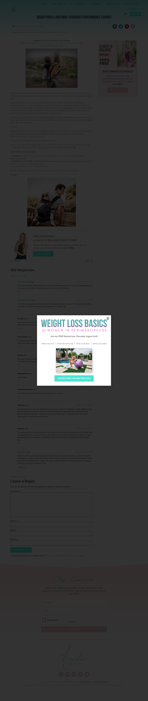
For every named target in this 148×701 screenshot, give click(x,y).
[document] (74, 350)
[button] (108, 318)
